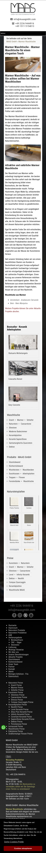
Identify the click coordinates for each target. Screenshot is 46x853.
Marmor (20, 420)
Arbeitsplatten (28, 473)
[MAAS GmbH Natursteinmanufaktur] (23, 14)
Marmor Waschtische (27, 41)
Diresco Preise (17, 700)
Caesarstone (26, 424)
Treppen (12, 477)
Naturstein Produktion (17, 632)
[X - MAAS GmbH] (26, 617)
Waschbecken (28, 470)
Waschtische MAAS (17, 590)
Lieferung (12, 647)
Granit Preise (16, 685)
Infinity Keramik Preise (20, 714)
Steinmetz (15, 645)
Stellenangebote (15, 637)
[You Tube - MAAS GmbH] (31, 617)
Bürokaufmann (17, 640)
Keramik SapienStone (18, 439)
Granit (11, 420)
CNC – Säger (16, 642)
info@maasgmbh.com (25, 19)
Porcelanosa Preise (19, 724)
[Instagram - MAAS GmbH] (20, 617)
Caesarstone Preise (19, 697)
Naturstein (13, 424)
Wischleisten (14, 470)
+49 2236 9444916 (24, 23)
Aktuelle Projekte (15, 657)
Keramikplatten (15, 435)
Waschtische (28, 481)
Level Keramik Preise (19, 709)
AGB (10, 635)
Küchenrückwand (16, 466)
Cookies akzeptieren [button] (23, 848)
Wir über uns (13, 652)
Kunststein (13, 563)
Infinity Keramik (23, 574)
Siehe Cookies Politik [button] (14, 842)
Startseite (12, 625)
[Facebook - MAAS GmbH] (15, 617)
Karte (26, 798)
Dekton (12, 447)
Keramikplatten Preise (17, 704)
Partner (11, 666)
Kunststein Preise (15, 692)
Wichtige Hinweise (16, 649)
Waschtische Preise (16, 729)
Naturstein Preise (15, 683)
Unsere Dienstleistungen (18, 654)
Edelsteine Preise (15, 731)
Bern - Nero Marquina (19, 303)
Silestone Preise (17, 695)
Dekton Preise (16, 721)
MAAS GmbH (11, 41)
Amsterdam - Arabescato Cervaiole (24, 300)
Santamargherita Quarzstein (20, 443)
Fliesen (22, 477)
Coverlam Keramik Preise (21, 716)
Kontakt (11, 669)
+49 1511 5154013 (24, 26)
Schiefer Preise (17, 690)
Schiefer (30, 420)
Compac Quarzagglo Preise (22, 702)
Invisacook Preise (15, 726)
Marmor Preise (17, 687)
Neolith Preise (17, 707)
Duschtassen (14, 473)
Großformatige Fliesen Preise (20, 733)
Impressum (13, 628)
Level (11, 574)
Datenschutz (13, 676)
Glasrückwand (14, 462)
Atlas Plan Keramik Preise (21, 712)
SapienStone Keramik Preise (22, 719)
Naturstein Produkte (16, 630)
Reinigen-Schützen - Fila (18, 674)
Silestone (13, 427)
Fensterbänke (14, 481)
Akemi (11, 671)
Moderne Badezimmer (18, 431)
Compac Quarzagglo (17, 582)
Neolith (21, 578)
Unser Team (13, 664)
